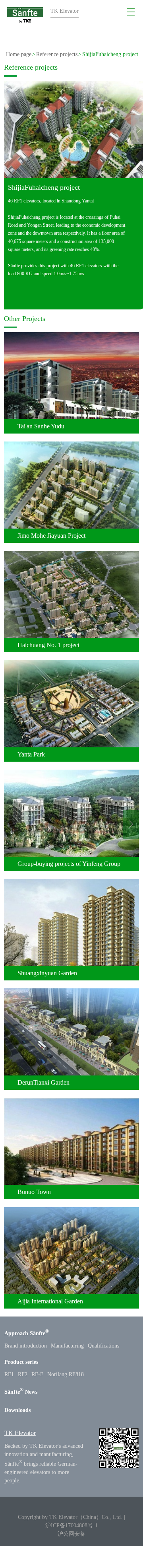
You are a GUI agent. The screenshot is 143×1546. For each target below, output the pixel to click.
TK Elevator (20, 1432)
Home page (18, 54)
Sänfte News (20, 1392)
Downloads (17, 1410)
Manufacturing (67, 1346)
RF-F (37, 1374)
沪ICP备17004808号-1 (71, 1525)
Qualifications (103, 1346)
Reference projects (56, 54)
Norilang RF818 (65, 1374)
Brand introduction (25, 1346)
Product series (21, 1362)
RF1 (9, 1374)
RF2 (22, 1374)
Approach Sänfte (26, 1333)
